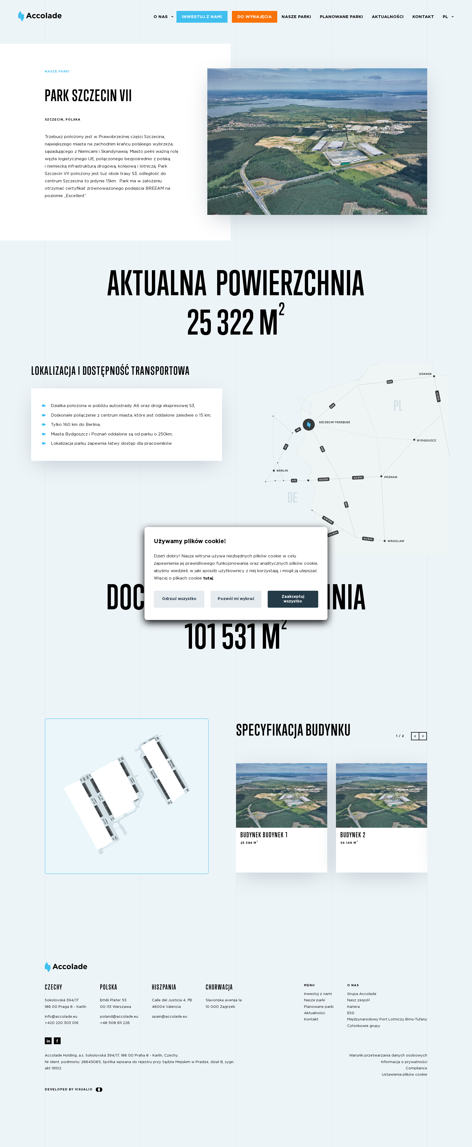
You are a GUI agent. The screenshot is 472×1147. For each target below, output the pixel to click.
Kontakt (423, 17)
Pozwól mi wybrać (236, 599)
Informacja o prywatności (404, 1062)
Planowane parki (341, 17)
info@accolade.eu (61, 1016)
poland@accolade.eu (119, 1016)
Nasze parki (296, 17)
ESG (350, 1013)
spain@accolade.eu (169, 1016)
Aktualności (388, 17)
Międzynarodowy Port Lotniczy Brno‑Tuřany (387, 1019)
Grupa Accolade (361, 994)
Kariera (353, 1006)
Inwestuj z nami (202, 17)
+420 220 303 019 (61, 1023)
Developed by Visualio (69, 1089)
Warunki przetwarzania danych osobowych (388, 1055)
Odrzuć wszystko (179, 599)
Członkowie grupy (363, 1026)
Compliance (416, 1068)
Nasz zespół (358, 1000)
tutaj (208, 578)
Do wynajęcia (254, 17)
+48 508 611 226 (115, 1023)
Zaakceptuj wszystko (293, 599)
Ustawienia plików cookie (404, 1074)
